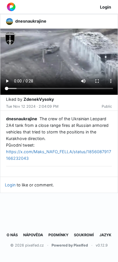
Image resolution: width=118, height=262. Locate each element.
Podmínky (58, 235)
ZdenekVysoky (38, 99)
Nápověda (33, 235)
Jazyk (105, 235)
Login (105, 7)
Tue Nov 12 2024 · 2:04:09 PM (32, 106)
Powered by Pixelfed (70, 245)
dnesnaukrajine (21, 118)
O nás (12, 235)
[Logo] (11, 7)
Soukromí (84, 235)
